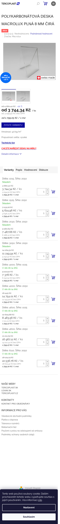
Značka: (12, 36)
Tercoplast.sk (9, 387)
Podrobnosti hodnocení (41, 34)
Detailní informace (10, 154)
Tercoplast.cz (9, 393)
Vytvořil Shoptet (32, 488)
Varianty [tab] (9, 169)
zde (40, 500)
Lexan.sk (6, 390)
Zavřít (17, 162)
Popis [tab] (19, 169)
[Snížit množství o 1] (47, 193)
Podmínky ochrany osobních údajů (17, 434)
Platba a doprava (9, 420)
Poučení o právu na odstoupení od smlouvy (22, 431)
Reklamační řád (8, 427)
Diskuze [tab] (43, 169)
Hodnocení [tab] (30, 169)
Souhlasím (29, 516)
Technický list (8, 143)
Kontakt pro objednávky (15, 404)
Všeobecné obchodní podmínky (16, 416)
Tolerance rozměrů (10, 423)
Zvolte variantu (13, 125)
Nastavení (29, 507)
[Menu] (53, 4)
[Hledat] (38, 4)
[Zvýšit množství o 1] (47, 190)
